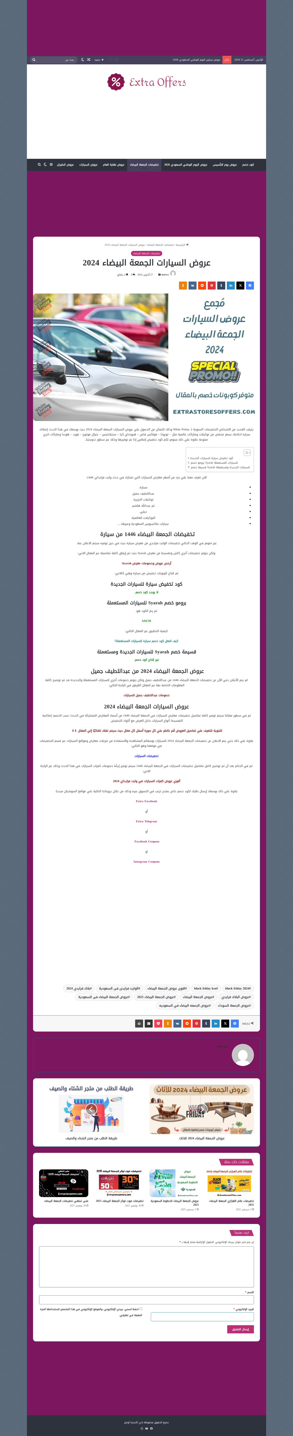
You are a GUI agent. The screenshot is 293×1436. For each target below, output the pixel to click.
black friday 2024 (237, 988)
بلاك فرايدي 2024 (78, 988)
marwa (165, 275)
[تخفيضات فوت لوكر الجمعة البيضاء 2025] (119, 1183)
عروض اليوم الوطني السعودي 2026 (185, 164)
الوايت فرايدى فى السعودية (119, 988)
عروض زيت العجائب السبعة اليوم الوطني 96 (196, 59)
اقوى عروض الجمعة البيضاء (166, 988)
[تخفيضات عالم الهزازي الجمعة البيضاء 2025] (229, 1183)
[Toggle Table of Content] (245, 452)
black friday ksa (205, 988)
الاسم (249, 1292)
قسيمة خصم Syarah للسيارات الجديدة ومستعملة (220, 467)
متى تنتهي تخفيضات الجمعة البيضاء (66, 1201)
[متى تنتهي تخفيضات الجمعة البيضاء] (63, 1183)
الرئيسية (181, 244)
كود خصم (248, 164)
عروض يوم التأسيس (225, 164)
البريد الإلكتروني (243, 1309)
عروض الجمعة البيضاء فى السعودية (103, 997)
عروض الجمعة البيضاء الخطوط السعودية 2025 (175, 1202)
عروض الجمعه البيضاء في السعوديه (184, 1005)
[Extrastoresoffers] (146, 81)
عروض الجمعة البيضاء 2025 (155, 997)
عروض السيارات (88, 164)
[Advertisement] (146, 28)
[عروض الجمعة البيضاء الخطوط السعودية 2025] (174, 1183)
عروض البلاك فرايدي (235, 997)
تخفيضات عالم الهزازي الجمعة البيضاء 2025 (231, 1202)
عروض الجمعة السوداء (233, 1005)
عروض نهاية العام (113, 164)
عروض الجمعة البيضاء (197, 997)
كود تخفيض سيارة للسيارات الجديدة (211, 458)
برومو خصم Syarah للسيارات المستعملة (214, 463)
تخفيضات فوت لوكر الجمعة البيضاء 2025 (120, 1201)
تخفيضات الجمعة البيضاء (144, 164)
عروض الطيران (65, 164)
